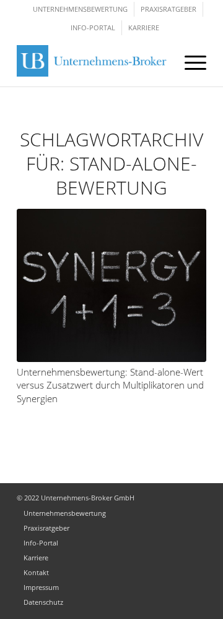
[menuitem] (189, 61)
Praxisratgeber (168, 9)
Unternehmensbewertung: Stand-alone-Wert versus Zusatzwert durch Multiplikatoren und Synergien (110, 385)
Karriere (143, 27)
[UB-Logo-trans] (94, 61)
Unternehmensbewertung (80, 9)
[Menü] (189, 61)
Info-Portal (93, 27)
